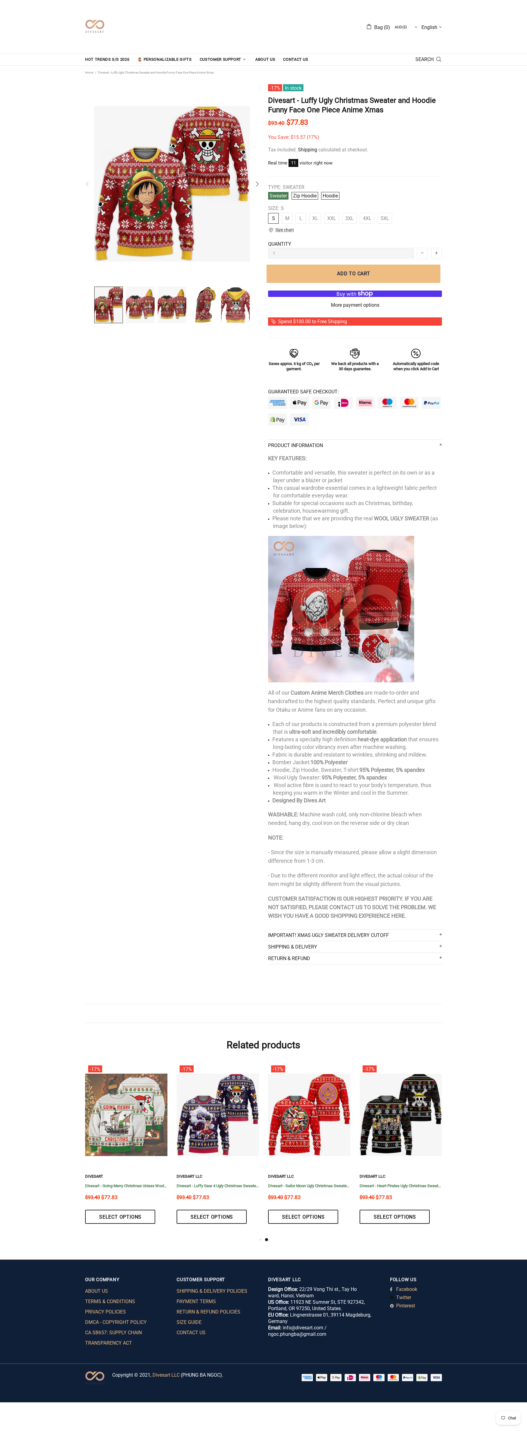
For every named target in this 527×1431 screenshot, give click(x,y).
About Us (96, 1291)
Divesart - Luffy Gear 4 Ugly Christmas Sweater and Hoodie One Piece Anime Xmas (401, 1185)
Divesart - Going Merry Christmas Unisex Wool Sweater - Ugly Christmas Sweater (309, 1185)
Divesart (95, 26)
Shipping (307, 150)
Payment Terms (196, 1301)
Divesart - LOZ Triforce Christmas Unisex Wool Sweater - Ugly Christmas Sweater (218, 1185)
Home (89, 72)
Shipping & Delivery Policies (212, 1291)
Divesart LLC (166, 1375)
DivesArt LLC (98, 1176)
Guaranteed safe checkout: (303, 392)
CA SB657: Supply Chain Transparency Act (113, 1338)
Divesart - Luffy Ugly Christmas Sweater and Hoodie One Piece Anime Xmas (126, 1185)
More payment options (355, 305)
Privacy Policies (105, 1312)
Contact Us (191, 1332)
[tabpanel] (126, 1149)
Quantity (279, 244)
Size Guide (189, 1322)
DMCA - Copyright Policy (116, 1322)
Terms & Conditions (110, 1301)
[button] (281, 230)
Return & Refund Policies (208, 1312)
